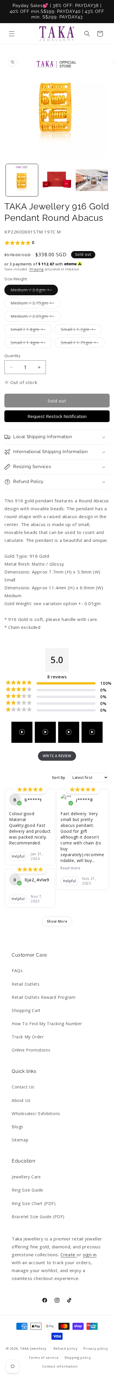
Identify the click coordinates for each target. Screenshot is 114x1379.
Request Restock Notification (57, 416)
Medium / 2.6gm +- (34, 291)
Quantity (12, 355)
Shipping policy (77, 1357)
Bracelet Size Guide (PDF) (38, 1216)
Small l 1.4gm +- (31, 343)
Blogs (17, 1126)
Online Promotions (31, 1050)
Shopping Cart (26, 1010)
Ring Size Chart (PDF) (34, 1203)
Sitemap (20, 1140)
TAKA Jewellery (33, 1348)
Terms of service (43, 1357)
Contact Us (23, 1087)
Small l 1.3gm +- (81, 330)
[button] (11, 33)
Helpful (18, 856)
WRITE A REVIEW (57, 755)
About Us (21, 1100)
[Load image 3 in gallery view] (92, 180)
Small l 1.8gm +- (31, 330)
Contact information (59, 1366)
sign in (89, 1254)
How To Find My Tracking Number (47, 1023)
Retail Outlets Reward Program (43, 997)
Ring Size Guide (27, 1190)
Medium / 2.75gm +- (36, 304)
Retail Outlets (25, 984)
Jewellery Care (26, 1177)
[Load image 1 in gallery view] (22, 180)
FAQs (17, 970)
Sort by (58, 777)
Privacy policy (95, 1348)
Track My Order (28, 1037)
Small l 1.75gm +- (83, 343)
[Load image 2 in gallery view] (57, 180)
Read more (70, 868)
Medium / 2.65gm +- (36, 317)
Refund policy (65, 1348)
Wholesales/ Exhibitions (36, 1113)
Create (69, 1254)
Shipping (36, 269)
